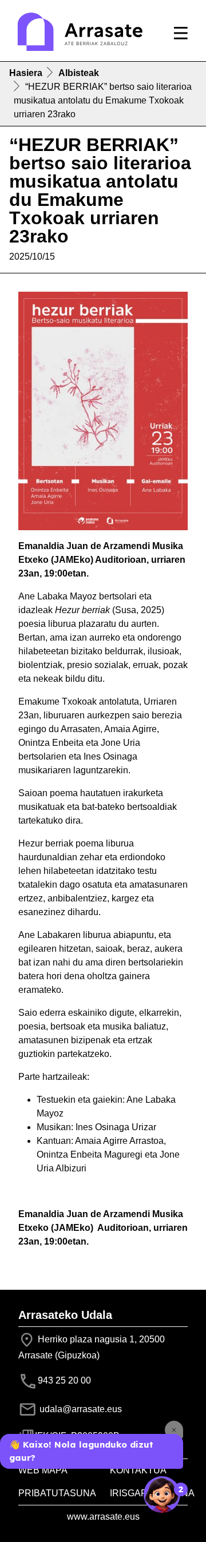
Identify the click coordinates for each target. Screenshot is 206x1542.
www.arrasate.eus (103, 1516)
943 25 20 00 (64, 1380)
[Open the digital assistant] (162, 1494)
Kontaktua (138, 1470)
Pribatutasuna (57, 1493)
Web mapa (43, 1470)
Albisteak (78, 73)
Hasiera (25, 73)
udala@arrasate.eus (79, 1409)
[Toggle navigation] (181, 33)
